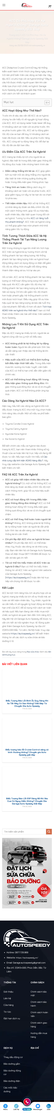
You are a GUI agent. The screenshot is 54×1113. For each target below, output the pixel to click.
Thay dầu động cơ (13, 1057)
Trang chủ (14, 34)
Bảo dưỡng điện (12, 1081)
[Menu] (4, 5)
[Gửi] (49, 831)
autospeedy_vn (38, 45)
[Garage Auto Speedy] (27, 5)
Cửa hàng (9, 1005)
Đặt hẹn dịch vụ (12, 1018)
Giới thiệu (8, 991)
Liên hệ (7, 998)
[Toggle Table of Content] (45, 102)
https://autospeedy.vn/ (18, 577)
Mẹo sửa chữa (33, 652)
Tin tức (7, 1011)
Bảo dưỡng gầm (12, 1063)
